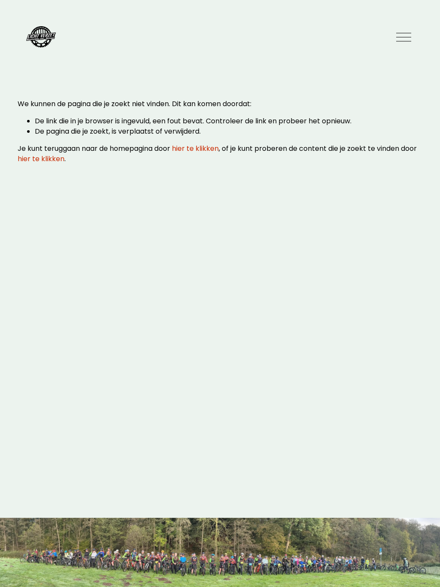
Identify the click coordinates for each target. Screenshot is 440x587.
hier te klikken (195, 148)
